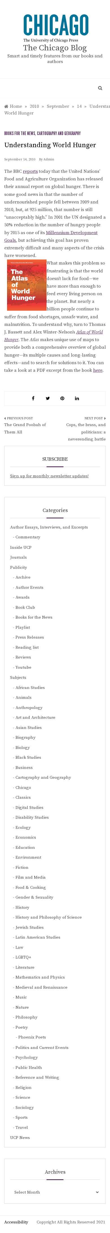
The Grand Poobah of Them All (25, 428)
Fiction (22, 867)
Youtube (23, 667)
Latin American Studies (38, 937)
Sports (22, 1117)
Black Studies (28, 757)
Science (23, 1097)
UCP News (20, 1137)
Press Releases (30, 637)
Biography (26, 737)
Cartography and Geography (59, 133)
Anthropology (29, 707)
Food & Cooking (31, 887)
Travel (22, 1127)
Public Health (29, 1067)
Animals (24, 697)
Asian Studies (29, 727)
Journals (18, 557)
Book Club (25, 607)
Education (25, 847)
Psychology (27, 1057)
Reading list (27, 647)
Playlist (23, 627)
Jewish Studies (30, 927)
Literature (25, 967)
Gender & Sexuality (34, 897)
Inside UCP (21, 547)
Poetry (22, 1027)
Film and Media (31, 877)
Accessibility (16, 1222)
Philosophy (27, 1017)
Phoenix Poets (32, 1037)
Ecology (23, 827)
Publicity (18, 567)
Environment (28, 857)
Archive (23, 577)
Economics (26, 837)
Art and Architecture (35, 717)
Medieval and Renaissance (41, 987)
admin (48, 159)
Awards (23, 597)
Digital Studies (29, 807)
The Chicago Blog (55, 48)
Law (19, 947)
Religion (24, 1087)
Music (21, 997)
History (22, 907)
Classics (23, 797)
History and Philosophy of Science (49, 917)
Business (24, 767)
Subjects (18, 677)
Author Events (29, 587)
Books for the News (19, 133)
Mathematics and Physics (40, 977)
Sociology (25, 1107)
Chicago (23, 787)
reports (30, 171)
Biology (23, 747)
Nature (22, 1007)
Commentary (28, 537)
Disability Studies (32, 817)
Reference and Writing (37, 1077)
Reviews (23, 657)
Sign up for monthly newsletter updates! (49, 476)
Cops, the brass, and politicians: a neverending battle (86, 432)
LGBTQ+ (23, 957)
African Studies (30, 687)
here (97, 370)
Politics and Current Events (42, 1047)
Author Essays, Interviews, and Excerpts (49, 527)
